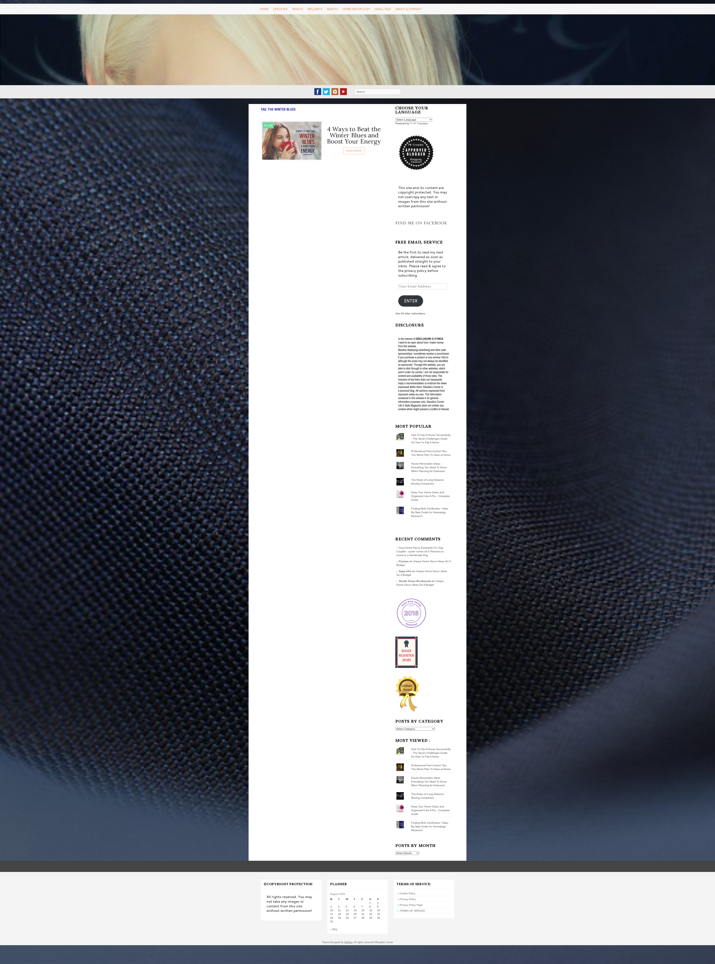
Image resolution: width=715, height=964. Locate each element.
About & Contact (408, 9)
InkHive (348, 942)
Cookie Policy (407, 893)
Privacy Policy (408, 899)
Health (297, 9)
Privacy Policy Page (411, 904)
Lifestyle (280, 9)
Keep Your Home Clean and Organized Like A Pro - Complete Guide (430, 496)
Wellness (314, 9)
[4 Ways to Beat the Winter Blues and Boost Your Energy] (291, 140)
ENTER (410, 301)
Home (264, 9)
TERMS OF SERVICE (412, 910)
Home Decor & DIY (356, 9)
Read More (354, 150)
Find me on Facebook (421, 222)
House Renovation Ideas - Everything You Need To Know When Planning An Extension (429, 467)
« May (333, 929)
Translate (422, 123)
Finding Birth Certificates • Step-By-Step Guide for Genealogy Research (430, 512)
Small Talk (383, 9)
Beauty (332, 9)
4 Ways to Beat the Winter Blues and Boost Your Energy (354, 135)
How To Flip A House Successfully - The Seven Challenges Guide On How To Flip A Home (431, 438)
